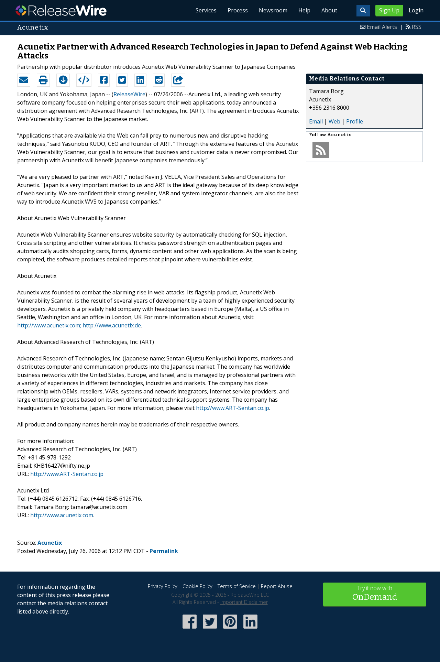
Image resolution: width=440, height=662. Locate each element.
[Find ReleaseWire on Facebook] (189, 629)
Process (238, 10)
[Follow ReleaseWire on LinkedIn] (250, 629)
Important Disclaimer (244, 602)
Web (334, 121)
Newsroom (273, 10)
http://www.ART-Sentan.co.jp (232, 408)
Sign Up (389, 10)
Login (416, 10)
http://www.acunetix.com (61, 515)
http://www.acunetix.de (111, 325)
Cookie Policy (197, 586)
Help (304, 10)
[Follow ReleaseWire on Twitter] (209, 629)
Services (206, 10)
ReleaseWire (61, 10)
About (329, 10)
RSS (416, 27)
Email (316, 121)
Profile (354, 121)
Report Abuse (277, 586)
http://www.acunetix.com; (49, 325)
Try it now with (374, 593)
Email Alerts (382, 27)
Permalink (164, 551)
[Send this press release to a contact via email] (24, 80)
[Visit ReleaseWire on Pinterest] (230, 629)
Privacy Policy (162, 586)
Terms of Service (237, 586)
